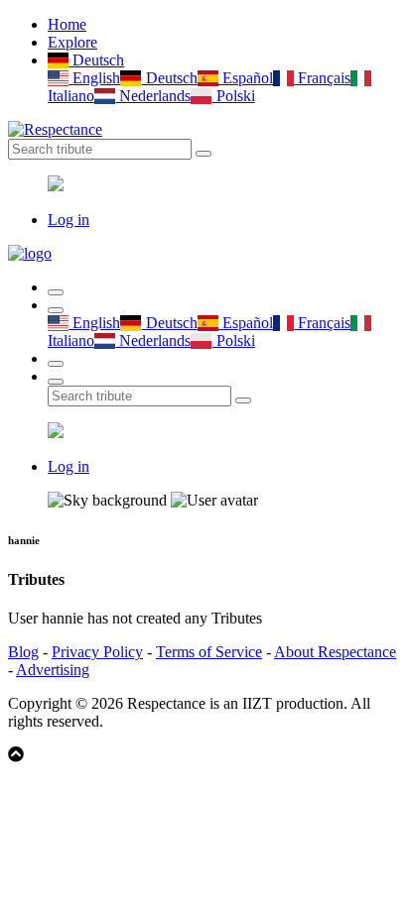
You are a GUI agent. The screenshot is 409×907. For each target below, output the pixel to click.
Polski (233, 95)
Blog (23, 651)
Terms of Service (209, 651)
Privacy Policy (97, 651)
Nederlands (153, 95)
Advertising (52, 669)
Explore (72, 42)
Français (322, 77)
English (94, 77)
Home (67, 24)
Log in (68, 219)
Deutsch (96, 60)
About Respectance (335, 651)
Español (245, 77)
